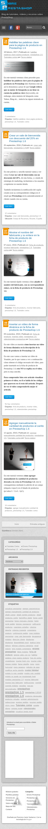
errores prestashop (30, 546)
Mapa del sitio (10, 806)
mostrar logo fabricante (14, 683)
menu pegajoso (19, 667)
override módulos (11, 686)
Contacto (9, 809)
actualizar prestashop (13, 609)
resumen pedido (36, 702)
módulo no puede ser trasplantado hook (20, 676)
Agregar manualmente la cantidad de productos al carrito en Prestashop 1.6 (26, 426)
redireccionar (10, 702)
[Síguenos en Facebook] (11, 27)
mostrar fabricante (11, 247)
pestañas (22, 686)
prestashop (24, 688)
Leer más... (9, 109)
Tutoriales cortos (10, 57)
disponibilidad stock (21, 643)
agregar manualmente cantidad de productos (22, 612)
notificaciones (29, 683)
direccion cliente (19, 639)
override (38, 683)
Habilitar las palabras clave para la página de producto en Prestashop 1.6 (25, 45)
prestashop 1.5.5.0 (33, 692)
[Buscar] (43, 27)
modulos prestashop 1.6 (14, 680)
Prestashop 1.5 (32, 798)
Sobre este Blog (11, 803)
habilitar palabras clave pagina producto (27, 119)
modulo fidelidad (32, 670)
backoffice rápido (25, 618)
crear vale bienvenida (21, 216)
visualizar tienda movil (24, 712)
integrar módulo (11, 664)
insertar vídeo (17, 337)
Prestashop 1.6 (32, 801)
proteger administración (29, 699)
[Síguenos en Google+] (18, 27)
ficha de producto (36, 245)
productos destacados (33, 696)
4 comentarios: (10, 305)
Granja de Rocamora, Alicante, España (27, 219)
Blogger (29, 819)
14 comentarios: (11, 505)
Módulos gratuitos (12, 792)
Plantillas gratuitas (12, 795)
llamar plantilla (23, 664)
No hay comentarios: (13, 404)
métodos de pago (33, 667)
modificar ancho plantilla (14, 670)
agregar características (31, 609)
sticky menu (10, 705)
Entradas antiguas (37, 524)
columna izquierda (19, 630)
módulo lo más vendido (14, 673)
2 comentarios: (10, 116)
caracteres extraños (21, 627)
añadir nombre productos (26, 615)
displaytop (9, 643)
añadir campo (10, 615)
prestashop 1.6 (36, 55)
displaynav (30, 639)
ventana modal (16, 708)
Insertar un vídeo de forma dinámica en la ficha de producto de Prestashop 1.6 (24, 327)
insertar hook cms (23, 661)
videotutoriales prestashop (14, 339)
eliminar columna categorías (22, 646)
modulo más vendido (32, 673)
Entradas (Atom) (17, 531)
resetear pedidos (22, 702)
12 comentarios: (11, 213)
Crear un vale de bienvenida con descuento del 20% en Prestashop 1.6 (24, 138)
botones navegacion (23, 624)
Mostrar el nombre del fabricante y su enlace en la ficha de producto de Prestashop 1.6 (24, 236)
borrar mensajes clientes (24, 621)
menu (32, 664)
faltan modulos (22, 652)
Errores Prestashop (33, 795)
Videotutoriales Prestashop (32, 808)
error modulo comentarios (21, 649)
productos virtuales (12, 699)
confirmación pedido (20, 633)
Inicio (17, 524)
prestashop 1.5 (12, 549)
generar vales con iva (22, 655)
